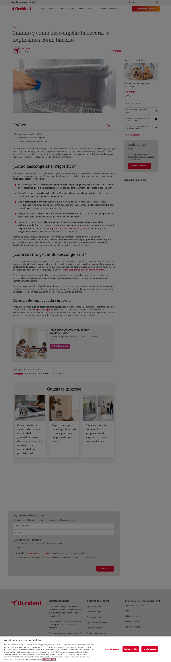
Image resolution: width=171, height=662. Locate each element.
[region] (85, 649)
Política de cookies (48, 659)
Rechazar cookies (131, 649)
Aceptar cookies (150, 649)
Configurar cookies (112, 649)
